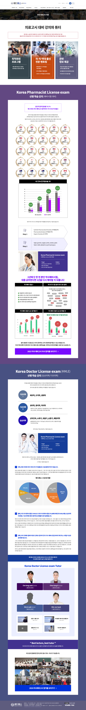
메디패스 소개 (14, 7)
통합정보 (64, 7)
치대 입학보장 (43, 7)
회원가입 (63, 3)
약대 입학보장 (21, 7)
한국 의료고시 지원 (50, 7)
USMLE (35, 7)
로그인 (59, 3)
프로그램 (71, 7)
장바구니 (67, 3)
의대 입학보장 (28, 7)
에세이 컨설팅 (57, 7)
